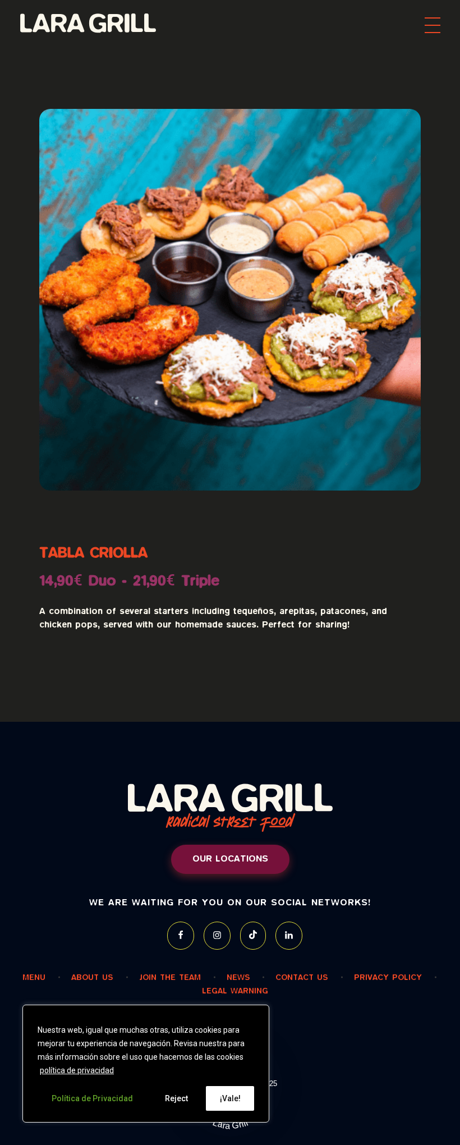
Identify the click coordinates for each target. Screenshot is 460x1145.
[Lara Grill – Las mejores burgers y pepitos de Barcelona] (100, 23)
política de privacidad (77, 1070)
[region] (145, 1064)
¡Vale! (230, 1098)
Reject (176, 1098)
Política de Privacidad (92, 1098)
